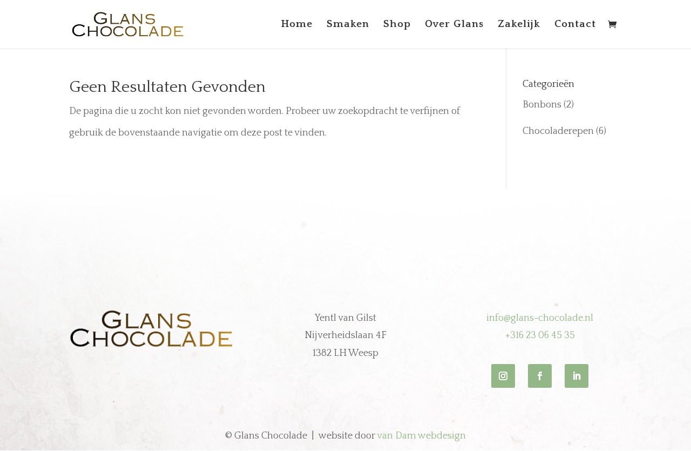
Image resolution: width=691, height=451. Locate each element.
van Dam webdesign (421, 435)
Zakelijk (519, 25)
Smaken (348, 25)
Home (297, 25)
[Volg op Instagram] (503, 376)
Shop (397, 25)
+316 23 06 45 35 (540, 335)
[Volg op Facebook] (540, 376)
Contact (575, 25)
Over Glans (454, 25)
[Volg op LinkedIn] (576, 376)
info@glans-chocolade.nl (539, 318)
